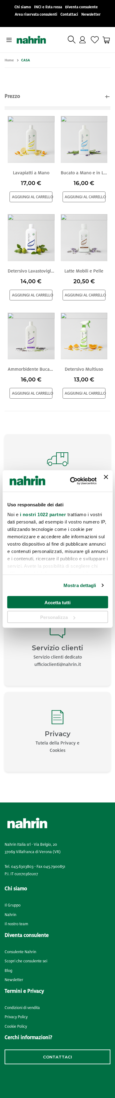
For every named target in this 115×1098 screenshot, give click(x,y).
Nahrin (10, 915)
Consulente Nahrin (20, 952)
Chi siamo (22, 7)
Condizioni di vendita (22, 1008)
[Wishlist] (94, 40)
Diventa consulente (81, 7)
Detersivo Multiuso (84, 369)
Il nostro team (16, 924)
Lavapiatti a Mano (31, 172)
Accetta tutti (57, 602)
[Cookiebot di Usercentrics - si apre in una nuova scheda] (72, 481)
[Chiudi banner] (106, 481)
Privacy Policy (16, 1017)
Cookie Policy (16, 1026)
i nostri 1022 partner (43, 514)
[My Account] (82, 40)
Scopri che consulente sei (26, 961)
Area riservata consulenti (36, 15)
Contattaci (69, 15)
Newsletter (91, 15)
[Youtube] (38, 1078)
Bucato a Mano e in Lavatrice (84, 172)
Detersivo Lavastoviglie (31, 271)
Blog (8, 970)
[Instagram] (21, 1078)
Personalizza (54, 617)
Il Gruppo (13, 905)
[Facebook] (7, 1078)
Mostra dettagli (79, 585)
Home (9, 60)
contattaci (57, 1056)
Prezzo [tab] (12, 96)
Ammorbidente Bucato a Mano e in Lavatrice (31, 369)
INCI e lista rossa (48, 7)
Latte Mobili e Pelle (83, 271)
